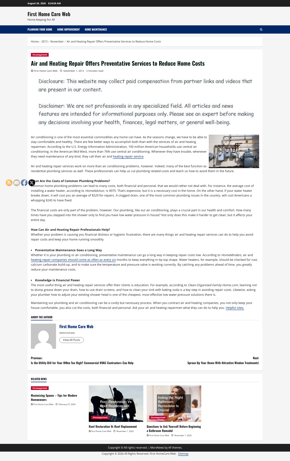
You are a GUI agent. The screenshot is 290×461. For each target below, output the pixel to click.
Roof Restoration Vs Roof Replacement (113, 426)
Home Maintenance (96, 29)
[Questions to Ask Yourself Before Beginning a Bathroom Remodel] (174, 403)
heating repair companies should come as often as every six (73, 260)
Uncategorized (40, 54)
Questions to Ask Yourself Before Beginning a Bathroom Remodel (174, 428)
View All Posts (71, 340)
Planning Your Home (40, 29)
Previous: (82, 360)
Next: (223, 360)
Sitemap (183, 453)
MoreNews (157, 447)
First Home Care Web (49, 14)
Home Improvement (68, 29)
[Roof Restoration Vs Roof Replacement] (116, 403)
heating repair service (128, 156)
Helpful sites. (235, 308)
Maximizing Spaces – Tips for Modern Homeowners (54, 397)
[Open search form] (261, 29)
